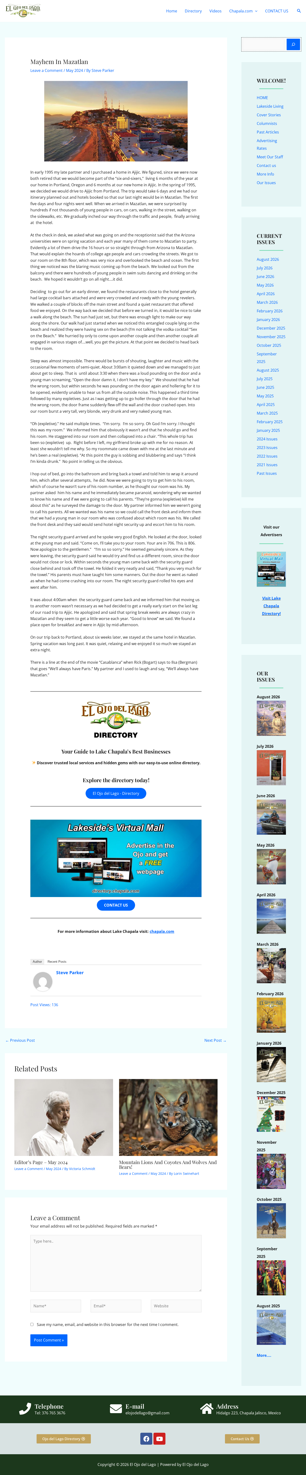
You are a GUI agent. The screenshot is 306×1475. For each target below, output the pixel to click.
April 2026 (266, 293)
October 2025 (269, 345)
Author (37, 961)
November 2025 (271, 336)
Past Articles (268, 132)
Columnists (267, 123)
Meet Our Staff (270, 157)
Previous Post (20, 1040)
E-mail (135, 1406)
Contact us (266, 165)
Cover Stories (269, 115)
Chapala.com (241, 11)
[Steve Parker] (42, 981)
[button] (255, 11)
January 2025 (268, 430)
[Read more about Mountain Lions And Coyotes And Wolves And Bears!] (168, 1117)
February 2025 (270, 421)
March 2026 (267, 302)
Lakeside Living (270, 106)
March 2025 (267, 413)
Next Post (215, 1040)
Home (171, 11)
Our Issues (266, 182)
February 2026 (270, 311)
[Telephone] (25, 1409)
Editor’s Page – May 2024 (41, 1162)
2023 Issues (267, 447)
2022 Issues (267, 456)
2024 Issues (267, 439)
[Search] (293, 44)
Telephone (49, 1406)
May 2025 (265, 396)
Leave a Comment (46, 70)
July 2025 (265, 378)
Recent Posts (57, 961)
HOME (262, 97)
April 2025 (266, 404)
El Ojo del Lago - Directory (116, 793)
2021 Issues (267, 464)
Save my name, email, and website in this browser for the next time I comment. (108, 1324)
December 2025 (271, 328)
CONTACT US (276, 11)
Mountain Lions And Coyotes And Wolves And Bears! (168, 1164)
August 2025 (268, 370)
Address (227, 1406)
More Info (265, 174)
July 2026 (265, 268)
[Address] (207, 1409)
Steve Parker (70, 972)
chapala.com (162, 931)
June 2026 (265, 276)
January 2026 (268, 319)
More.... (264, 1355)
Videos (215, 11)
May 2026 (265, 285)
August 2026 (268, 259)
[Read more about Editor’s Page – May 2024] (63, 1117)
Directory (193, 11)
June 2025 (265, 387)
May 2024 (74, 70)
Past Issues (267, 473)
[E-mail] (116, 1409)
